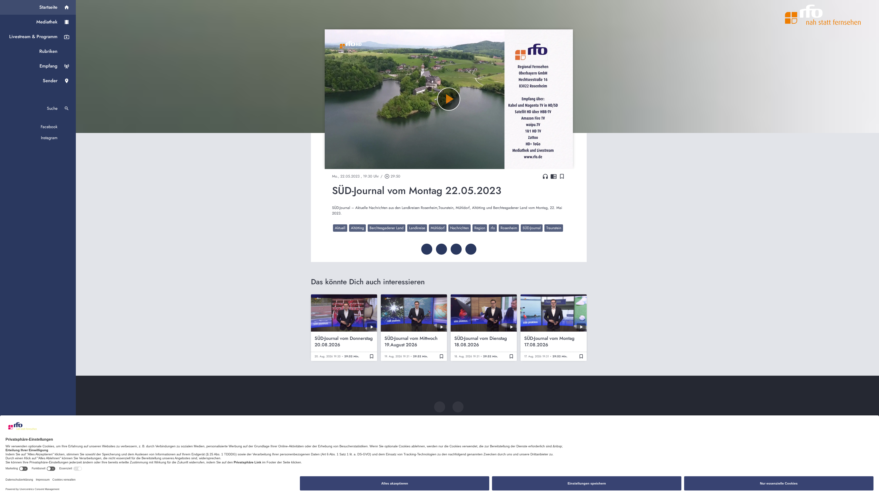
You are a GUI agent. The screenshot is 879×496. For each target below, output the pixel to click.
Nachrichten (459, 228)
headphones (545, 176)
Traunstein (553, 228)
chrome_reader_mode (553, 176)
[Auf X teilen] (441, 249)
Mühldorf (438, 228)
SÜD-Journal (532, 228)
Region (479, 228)
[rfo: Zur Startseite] (823, 15)
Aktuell (340, 228)
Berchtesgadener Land (387, 228)
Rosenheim (509, 228)
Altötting (357, 228)
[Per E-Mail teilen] (470, 249)
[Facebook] (439, 406)
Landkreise (417, 228)
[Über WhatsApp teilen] (456, 249)
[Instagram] (458, 406)
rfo (493, 228)
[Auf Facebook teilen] (426, 249)
